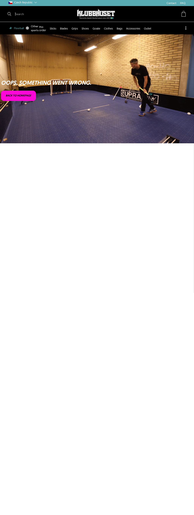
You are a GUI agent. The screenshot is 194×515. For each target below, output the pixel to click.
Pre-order (42, 29)
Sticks (53, 28)
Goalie (96, 28)
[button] (183, 14)
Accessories (133, 28)
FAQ (182, 3)
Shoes (85, 28)
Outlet (147, 28)
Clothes (108, 28)
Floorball (19, 28)
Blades (64, 28)
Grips (75, 28)
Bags (119, 28)
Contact (171, 3)
